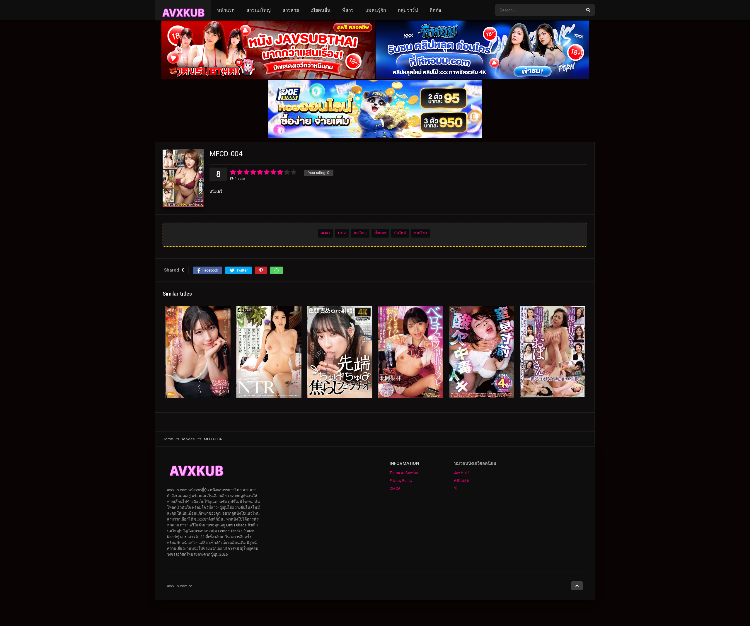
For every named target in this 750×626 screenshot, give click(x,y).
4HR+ (325, 233)
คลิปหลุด (461, 480)
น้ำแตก (380, 233)
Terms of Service (404, 472)
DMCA (395, 488)
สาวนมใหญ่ (258, 10)
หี (455, 488)
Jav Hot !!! (462, 472)
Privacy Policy (401, 480)
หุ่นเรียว (420, 233)
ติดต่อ (435, 10)
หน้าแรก (226, 10)
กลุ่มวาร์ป (408, 10)
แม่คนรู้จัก (375, 10)
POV (342, 233)
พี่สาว (348, 10)
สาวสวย (290, 10)
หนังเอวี (215, 191)
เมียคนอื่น (320, 10)
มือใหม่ (400, 233)
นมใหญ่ (360, 233)
